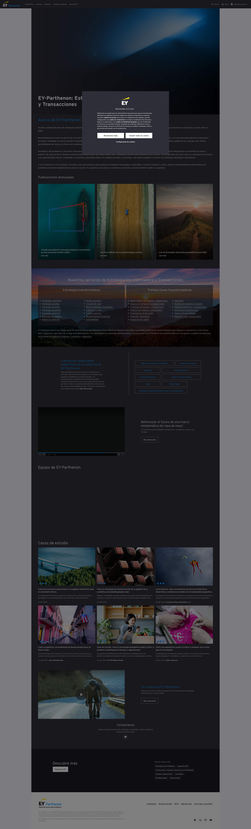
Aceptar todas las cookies (139, 135)
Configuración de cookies (125, 142)
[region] (125, 122)
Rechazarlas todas (111, 135)
